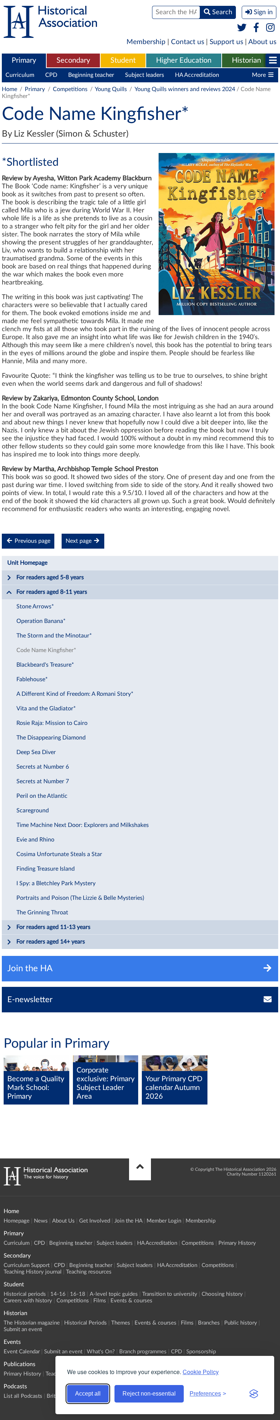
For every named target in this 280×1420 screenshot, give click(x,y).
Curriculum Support (27, 1265)
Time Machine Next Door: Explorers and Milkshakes (82, 825)
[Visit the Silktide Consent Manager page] (253, 1394)
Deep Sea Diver (36, 752)
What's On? (101, 1351)
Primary (24, 60)
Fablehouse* (32, 679)
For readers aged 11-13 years (53, 927)
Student (123, 60)
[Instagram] (271, 28)
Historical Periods (85, 1323)
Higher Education (183, 60)
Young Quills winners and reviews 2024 (185, 89)
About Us (63, 1221)
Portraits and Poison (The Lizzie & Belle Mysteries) (80, 898)
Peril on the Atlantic (41, 796)
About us (262, 42)
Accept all (88, 1393)
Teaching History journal (33, 1272)
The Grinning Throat (42, 912)
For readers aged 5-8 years (50, 577)
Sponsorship (201, 1351)
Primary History (237, 1243)
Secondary (73, 60)
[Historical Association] (50, 34)
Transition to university (169, 1294)
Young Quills (111, 89)
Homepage (17, 1221)
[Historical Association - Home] (46, 1183)
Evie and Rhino (35, 840)
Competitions (70, 89)
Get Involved (94, 1221)
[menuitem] (23, 61)
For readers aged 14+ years (50, 942)
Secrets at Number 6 (42, 767)
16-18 (77, 1294)
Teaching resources (89, 1272)
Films (99, 1300)
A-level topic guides (114, 1294)
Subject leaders (144, 75)
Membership (146, 42)
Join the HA (128, 1221)
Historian (246, 60)
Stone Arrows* (35, 606)
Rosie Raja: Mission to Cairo (52, 723)
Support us (226, 42)
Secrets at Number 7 (42, 781)
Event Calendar (22, 1351)
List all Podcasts (23, 1396)
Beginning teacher (91, 75)
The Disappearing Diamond (51, 738)
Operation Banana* (41, 621)
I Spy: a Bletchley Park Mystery (56, 883)
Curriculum (19, 75)
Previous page (31, 541)
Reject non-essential (149, 1393)
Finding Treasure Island (45, 869)
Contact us (187, 42)
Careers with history (28, 1300)
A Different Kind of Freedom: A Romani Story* (74, 694)
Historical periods (25, 1294)
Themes (120, 1323)
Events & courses (131, 1300)
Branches (209, 1323)
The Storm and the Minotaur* (54, 636)
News (41, 1221)
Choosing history (222, 1294)
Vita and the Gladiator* (46, 708)
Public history (240, 1323)
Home (9, 89)
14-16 (58, 1294)
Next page (79, 541)
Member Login (164, 1221)
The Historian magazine (32, 1323)
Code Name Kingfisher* (46, 650)
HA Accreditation (197, 75)
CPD (51, 75)
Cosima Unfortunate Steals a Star (59, 854)
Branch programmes (143, 1351)
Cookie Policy (201, 1372)
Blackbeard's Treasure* (45, 665)
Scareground (32, 810)
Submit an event (23, 1329)
